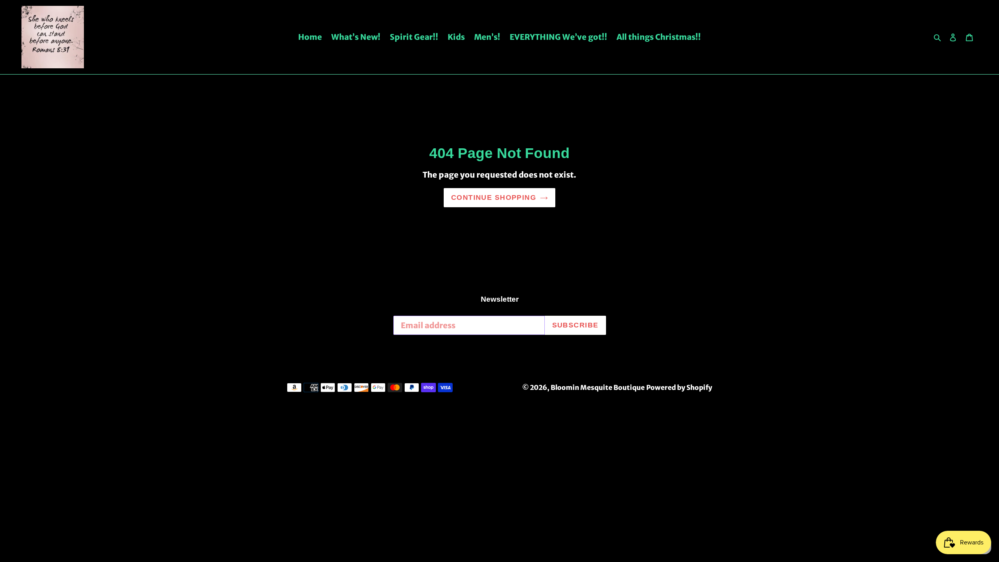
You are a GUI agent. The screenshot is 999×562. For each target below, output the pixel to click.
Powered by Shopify (679, 387)
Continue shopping (493, 197)
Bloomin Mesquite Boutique (598, 387)
